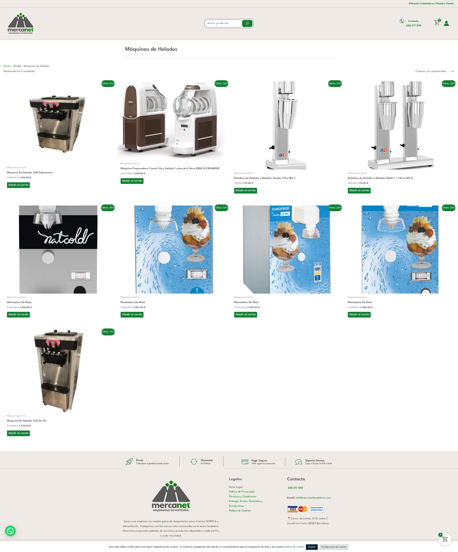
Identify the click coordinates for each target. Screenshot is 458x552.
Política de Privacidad (241, 492)
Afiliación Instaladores (421, 3)
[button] (10, 531)
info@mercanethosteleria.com (313, 498)
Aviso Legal (236, 487)
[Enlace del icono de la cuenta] (446, 23)
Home (7, 66)
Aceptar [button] (312, 547)
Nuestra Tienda (445, 3)
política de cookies (294, 547)
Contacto (413, 21)
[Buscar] (247, 23)
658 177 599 (413, 25)
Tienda (17, 66)
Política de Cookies (240, 510)
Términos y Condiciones (242, 496)
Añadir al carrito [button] (18, 185)
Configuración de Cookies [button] (333, 547)
